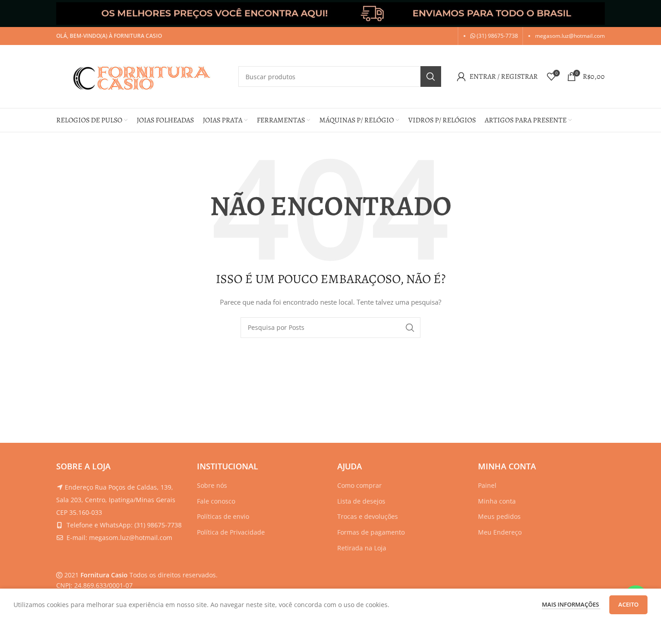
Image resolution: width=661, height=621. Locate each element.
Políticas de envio (223, 516)
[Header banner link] (330, 13)
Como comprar (359, 485)
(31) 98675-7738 (496, 36)
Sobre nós (212, 485)
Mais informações (571, 604)
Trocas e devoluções (367, 516)
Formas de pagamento (371, 532)
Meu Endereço (500, 532)
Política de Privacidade (231, 532)
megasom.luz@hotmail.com (570, 36)
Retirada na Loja (361, 548)
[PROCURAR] (430, 76)
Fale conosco (216, 501)
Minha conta (497, 501)
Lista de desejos (361, 501)
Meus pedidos (499, 516)
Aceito (628, 604)
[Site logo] (142, 76)
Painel (487, 485)
